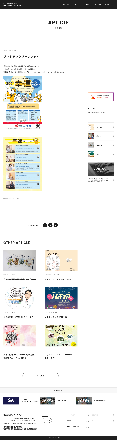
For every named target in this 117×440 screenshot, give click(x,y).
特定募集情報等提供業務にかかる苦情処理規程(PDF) (20, 429)
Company (76, 4)
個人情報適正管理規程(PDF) (12, 427)
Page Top (59, 390)
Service (88, 4)
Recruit (98, 4)
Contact (109, 4)
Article (66, 4)
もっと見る (40, 376)
